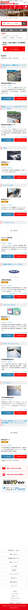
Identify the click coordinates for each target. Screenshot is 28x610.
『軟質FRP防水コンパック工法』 (12, 264)
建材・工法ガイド (14, 554)
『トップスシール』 (8, 222)
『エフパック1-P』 (8, 185)
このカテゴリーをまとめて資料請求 (14, 48)
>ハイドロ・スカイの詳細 (20, 95)
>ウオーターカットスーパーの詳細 (18, 453)
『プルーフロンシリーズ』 (10, 343)
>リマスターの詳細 (22, 409)
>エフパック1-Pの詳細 (21, 211)
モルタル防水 (6, 35)
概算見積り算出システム (14, 558)
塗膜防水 (5, 37)
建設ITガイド (15, 596)
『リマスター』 (7, 383)
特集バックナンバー (14, 562)
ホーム (2, 17)
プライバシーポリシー (14, 574)
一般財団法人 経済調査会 (15, 603)
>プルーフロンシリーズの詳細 (19, 371)
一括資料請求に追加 (20, 98)
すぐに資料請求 (7, 98)
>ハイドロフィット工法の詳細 (19, 137)
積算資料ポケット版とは (14, 550)
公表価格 (4, 164)
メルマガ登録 (14, 566)
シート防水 (15, 35)
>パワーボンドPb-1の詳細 (20, 332)
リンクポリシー (14, 600)
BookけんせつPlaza (14, 598)
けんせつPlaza (15, 593)
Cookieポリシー (14, 578)
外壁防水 (12, 37)
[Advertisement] (14, 511)
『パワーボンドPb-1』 (9, 305)
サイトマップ (14, 586)
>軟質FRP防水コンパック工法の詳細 (18, 293)
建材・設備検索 (9, 17)
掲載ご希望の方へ (14, 582)
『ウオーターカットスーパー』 (14, 422)
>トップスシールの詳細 (21, 253)
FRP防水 (20, 37)
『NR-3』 (5, 148)
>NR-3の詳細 (23, 174)
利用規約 (14, 570)
